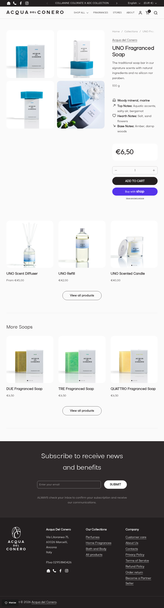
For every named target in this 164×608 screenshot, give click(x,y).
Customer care (136, 537)
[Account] (140, 13)
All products (94, 554)
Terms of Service (137, 560)
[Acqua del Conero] (35, 13)
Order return (134, 572)
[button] (156, 13)
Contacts (132, 549)
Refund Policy (135, 566)
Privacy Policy (135, 554)
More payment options (135, 198)
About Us (132, 543)
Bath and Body (96, 549)
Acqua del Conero (124, 40)
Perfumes (92, 537)
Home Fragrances (98, 543)
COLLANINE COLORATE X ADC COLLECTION (82, 3)
